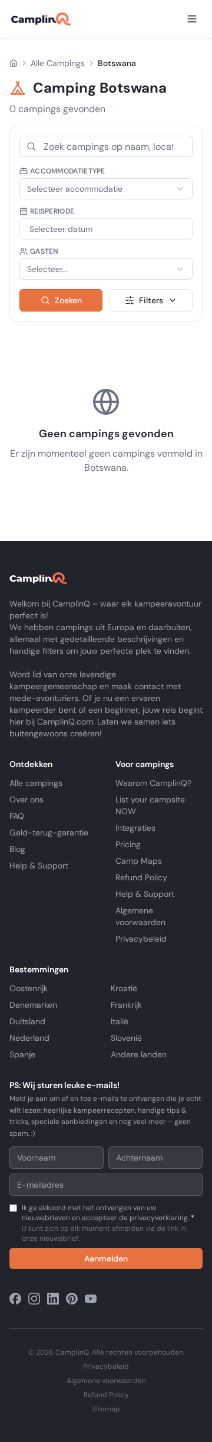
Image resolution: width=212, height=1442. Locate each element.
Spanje (22, 1054)
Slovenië (126, 1038)
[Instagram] (34, 1299)
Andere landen (139, 1054)
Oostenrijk (28, 988)
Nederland (29, 1038)
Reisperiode (52, 211)
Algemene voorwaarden (106, 1380)
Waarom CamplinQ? (153, 783)
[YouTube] (91, 1299)
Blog (17, 849)
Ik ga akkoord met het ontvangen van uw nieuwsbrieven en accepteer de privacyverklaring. (108, 1223)
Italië (119, 1021)
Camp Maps (138, 861)
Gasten (44, 251)
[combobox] (106, 188)
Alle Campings (58, 63)
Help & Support (38, 865)
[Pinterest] (72, 1299)
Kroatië (124, 988)
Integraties (135, 827)
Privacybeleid (141, 938)
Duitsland (27, 1021)
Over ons (26, 799)
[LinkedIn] (53, 1299)
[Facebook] (15, 1299)
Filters (151, 300)
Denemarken (33, 1004)
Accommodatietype (67, 171)
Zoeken (68, 300)
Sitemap (106, 1409)
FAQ (16, 816)
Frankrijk (126, 1004)
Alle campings (35, 783)
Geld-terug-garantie (48, 832)
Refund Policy (141, 877)
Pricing (128, 844)
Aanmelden (106, 1258)
